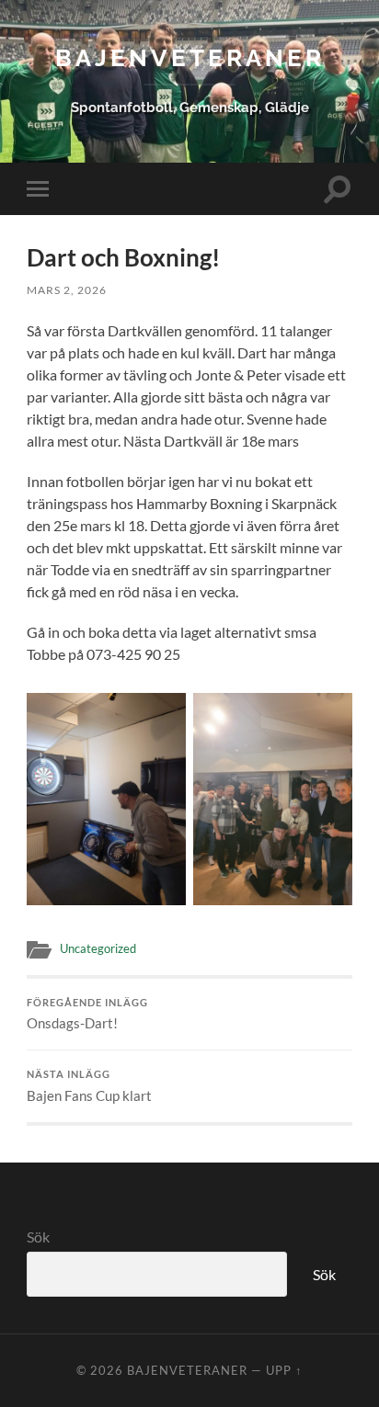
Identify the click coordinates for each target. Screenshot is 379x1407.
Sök (38, 1236)
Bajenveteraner (190, 57)
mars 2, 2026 (67, 290)
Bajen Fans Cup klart (89, 1086)
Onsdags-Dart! (87, 1014)
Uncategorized (98, 948)
